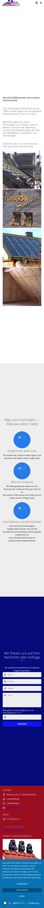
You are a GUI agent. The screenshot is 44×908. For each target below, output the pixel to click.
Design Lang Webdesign (13, 830)
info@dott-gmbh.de (14, 808)
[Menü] (36, 3)
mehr (22, 896)
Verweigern (22, 884)
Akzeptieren (22, 890)
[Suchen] (41, 3)
